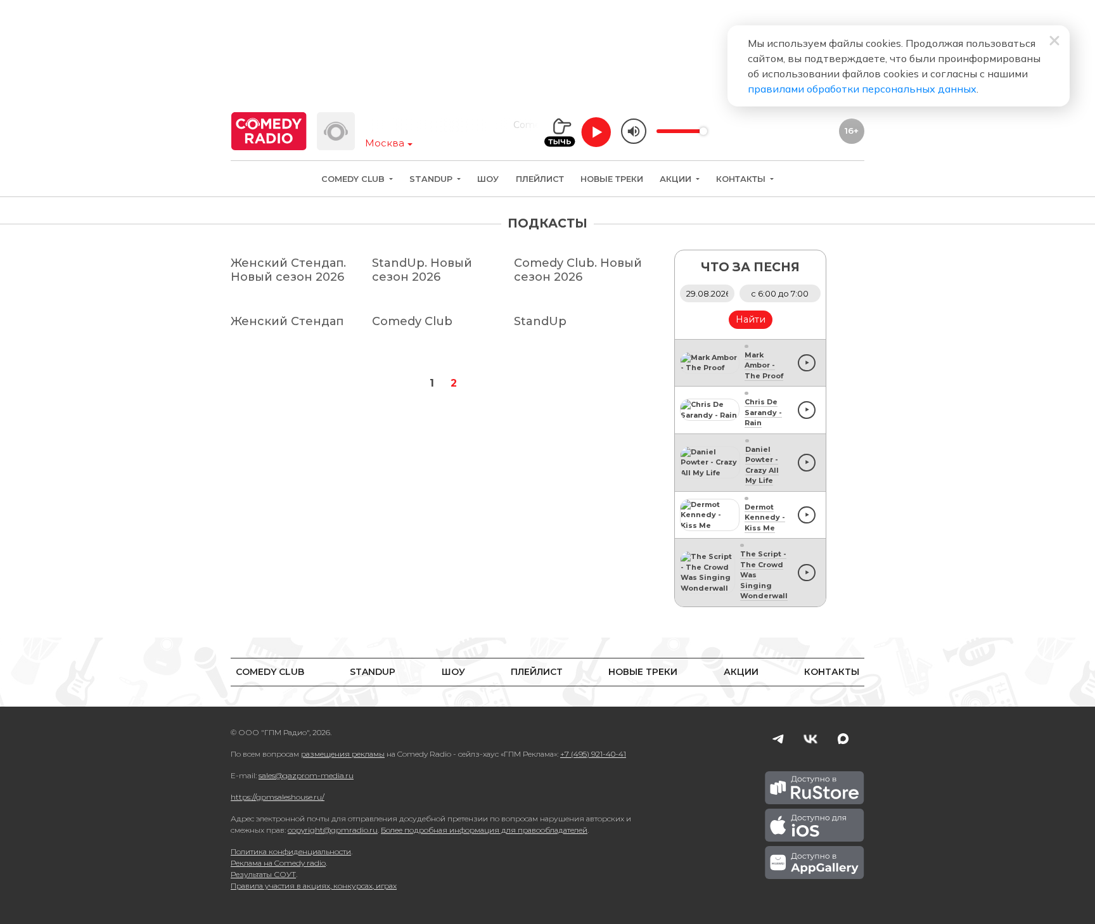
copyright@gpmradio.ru (333, 830)
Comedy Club (354, 179)
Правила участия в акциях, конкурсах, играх (314, 885)
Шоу (488, 179)
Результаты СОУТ (263, 874)
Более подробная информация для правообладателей (484, 830)
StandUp (432, 179)
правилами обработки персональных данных (862, 88)
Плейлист (540, 179)
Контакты (742, 179)
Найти (750, 319)
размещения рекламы (343, 754)
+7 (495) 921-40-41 (593, 754)
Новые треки (611, 179)
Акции (677, 179)
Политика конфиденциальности (291, 851)
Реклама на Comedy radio (278, 863)
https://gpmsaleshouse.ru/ (277, 797)
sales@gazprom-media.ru (306, 775)
